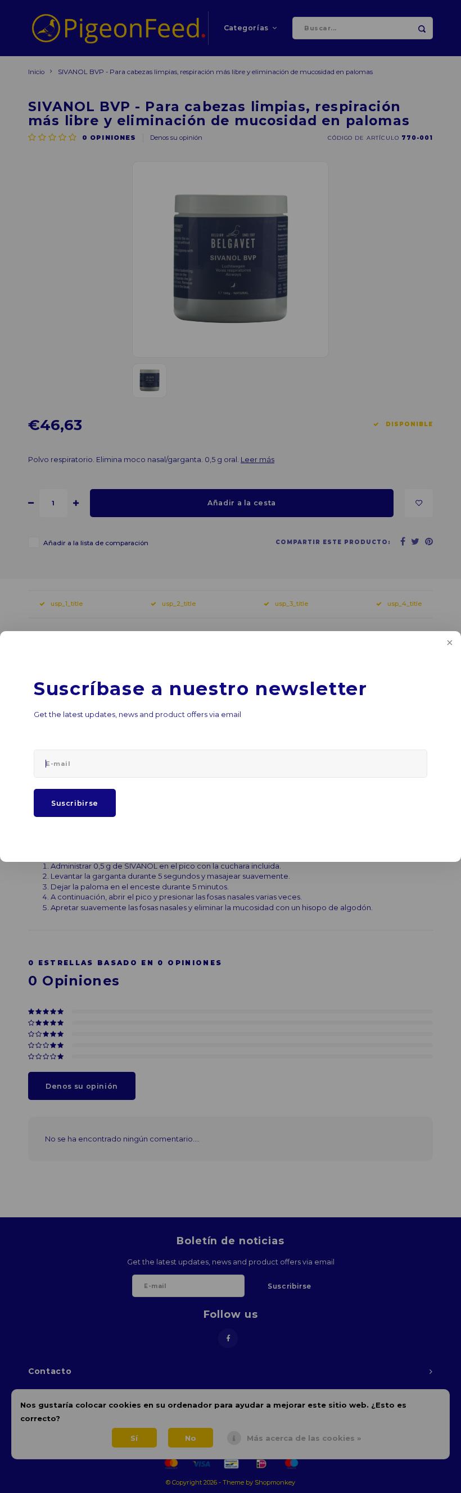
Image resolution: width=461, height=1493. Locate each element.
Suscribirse (74, 803)
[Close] (448, 643)
